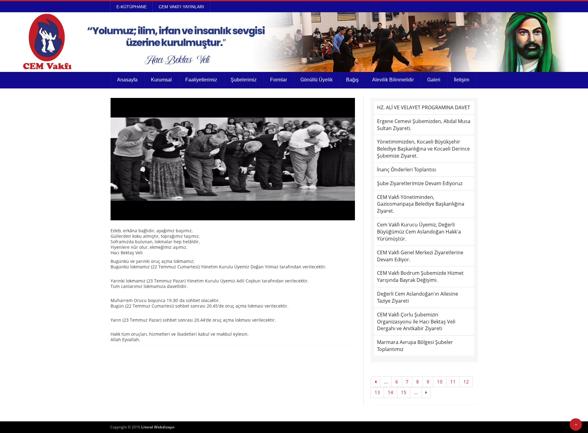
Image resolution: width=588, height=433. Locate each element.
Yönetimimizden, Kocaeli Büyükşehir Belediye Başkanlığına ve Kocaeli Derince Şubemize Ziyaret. (423, 148)
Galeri (433, 79)
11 (453, 382)
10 (440, 382)
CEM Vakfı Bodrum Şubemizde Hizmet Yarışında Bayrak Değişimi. (420, 276)
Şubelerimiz (244, 79)
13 (377, 392)
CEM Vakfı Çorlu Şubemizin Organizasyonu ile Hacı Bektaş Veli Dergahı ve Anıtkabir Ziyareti (416, 321)
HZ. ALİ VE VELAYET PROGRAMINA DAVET (423, 107)
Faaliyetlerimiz (201, 79)
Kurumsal (161, 79)
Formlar (278, 79)
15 (403, 392)
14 (390, 392)
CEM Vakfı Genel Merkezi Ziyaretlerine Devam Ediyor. (420, 256)
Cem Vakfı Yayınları (181, 6)
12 (466, 382)
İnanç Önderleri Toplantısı (406, 169)
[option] (233, 159)
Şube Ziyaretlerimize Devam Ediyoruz (419, 183)
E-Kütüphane (131, 6)
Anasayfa (127, 79)
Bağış (352, 79)
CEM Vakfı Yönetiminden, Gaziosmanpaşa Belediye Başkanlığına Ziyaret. (420, 204)
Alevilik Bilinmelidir (393, 79)
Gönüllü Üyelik (316, 79)
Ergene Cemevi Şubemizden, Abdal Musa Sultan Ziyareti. (423, 125)
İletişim (461, 79)
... (386, 382)
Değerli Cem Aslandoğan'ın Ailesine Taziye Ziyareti (417, 297)
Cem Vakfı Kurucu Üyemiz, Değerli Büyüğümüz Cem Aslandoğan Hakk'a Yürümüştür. (419, 231)
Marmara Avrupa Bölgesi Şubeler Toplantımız (415, 346)
